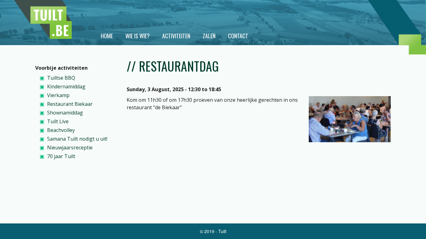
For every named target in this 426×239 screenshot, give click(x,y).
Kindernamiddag (66, 86)
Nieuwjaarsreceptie (70, 147)
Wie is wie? (137, 36)
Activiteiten (176, 36)
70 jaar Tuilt (61, 156)
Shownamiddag (65, 112)
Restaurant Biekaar (70, 104)
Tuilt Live (58, 121)
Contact (238, 36)
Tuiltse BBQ (61, 77)
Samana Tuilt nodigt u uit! (77, 138)
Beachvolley (61, 130)
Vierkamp (58, 95)
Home (107, 36)
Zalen (209, 36)
